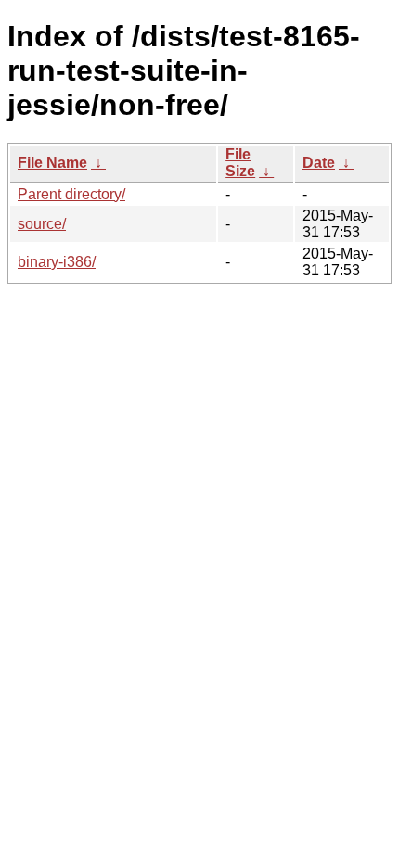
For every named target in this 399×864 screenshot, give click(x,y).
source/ (42, 224)
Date (318, 163)
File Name (52, 163)
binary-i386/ (57, 262)
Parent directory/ (71, 194)
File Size (240, 162)
